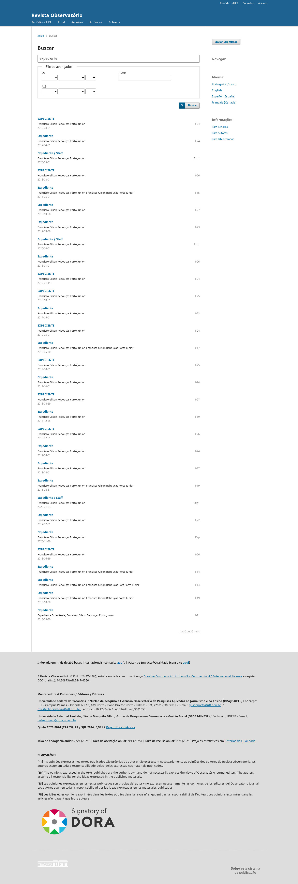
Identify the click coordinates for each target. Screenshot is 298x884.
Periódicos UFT (41, 22)
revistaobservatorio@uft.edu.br (59, 709)
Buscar (192, 105)
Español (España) (223, 96)
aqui (120, 662)
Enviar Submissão (226, 42)
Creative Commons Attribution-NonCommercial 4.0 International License (193, 676)
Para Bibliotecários (223, 139)
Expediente (45, 136)
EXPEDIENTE (46, 119)
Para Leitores (220, 127)
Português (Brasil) (224, 84)
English (217, 90)
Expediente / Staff (50, 153)
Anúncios (96, 22)
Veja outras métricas (120, 727)
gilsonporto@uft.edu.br (205, 705)
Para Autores (219, 133)
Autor (122, 73)
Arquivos (77, 22)
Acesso (262, 3)
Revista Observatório (57, 15)
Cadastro (248, 3)
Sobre (113, 22)
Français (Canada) (224, 102)
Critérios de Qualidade (240, 741)
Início (41, 35)
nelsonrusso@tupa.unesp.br (57, 720)
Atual (61, 22)
